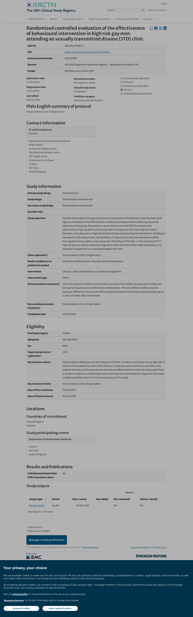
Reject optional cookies (60, 608)
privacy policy (20, 594)
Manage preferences (14, 600)
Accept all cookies (21, 608)
